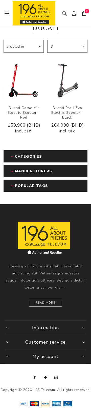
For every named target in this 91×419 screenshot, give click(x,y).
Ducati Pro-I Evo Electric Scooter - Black (67, 112)
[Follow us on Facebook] (35, 378)
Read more (45, 303)
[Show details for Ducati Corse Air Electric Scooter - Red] (24, 80)
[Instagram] (56, 378)
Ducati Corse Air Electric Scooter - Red (24, 112)
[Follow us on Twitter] (45, 378)
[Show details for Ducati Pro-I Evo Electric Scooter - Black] (67, 80)
